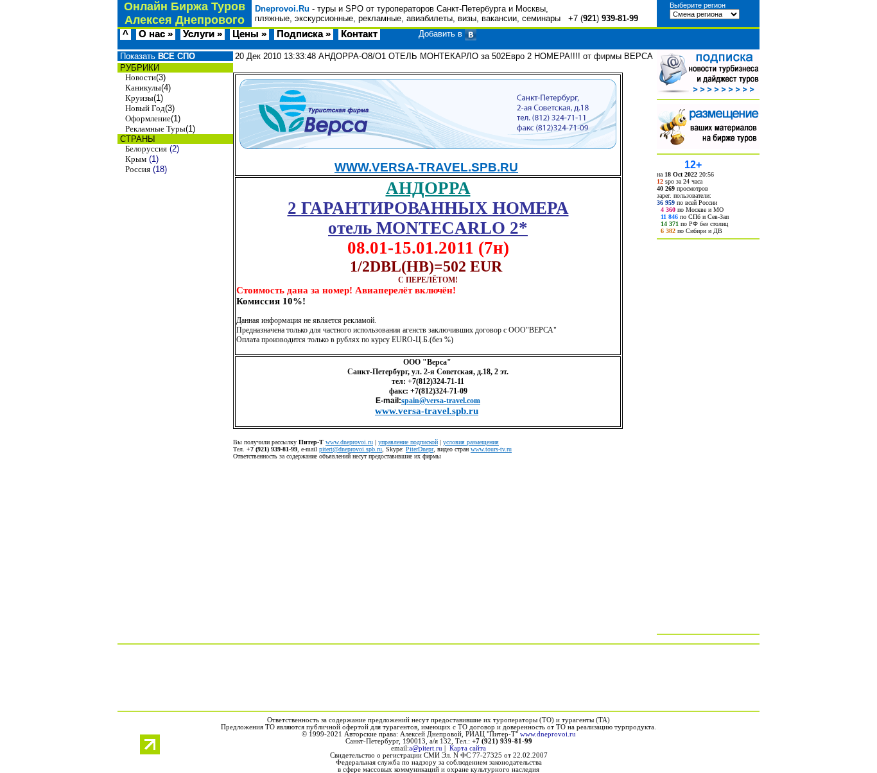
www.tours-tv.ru (491, 449)
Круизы (139, 98)
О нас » (156, 34)
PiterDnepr (419, 449)
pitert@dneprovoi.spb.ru (350, 449)
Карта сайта (467, 748)
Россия (137, 169)
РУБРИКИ (138, 68)
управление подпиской (408, 442)
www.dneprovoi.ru (349, 442)
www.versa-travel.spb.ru (426, 411)
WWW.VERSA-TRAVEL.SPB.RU (426, 167)
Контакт (359, 34)
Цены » (249, 34)
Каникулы (143, 87)
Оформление (148, 118)
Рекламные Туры (155, 129)
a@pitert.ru (425, 748)
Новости (140, 77)
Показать (156, 56)
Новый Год (145, 108)
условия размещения (471, 442)
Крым (135, 159)
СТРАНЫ (136, 139)
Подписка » (304, 34)
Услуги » (202, 34)
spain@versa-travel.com (440, 400)
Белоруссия (146, 148)
